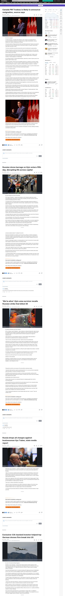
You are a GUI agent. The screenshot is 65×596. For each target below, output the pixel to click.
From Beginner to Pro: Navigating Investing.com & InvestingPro (52, 82)
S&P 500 (46, 23)
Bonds (53, 9)
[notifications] (61, 0)
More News (51, 56)
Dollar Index (46, 27)
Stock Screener (40, 2)
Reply (4, 428)
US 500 (46, 20)
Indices (46, 9)
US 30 (46, 19)
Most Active (46, 62)
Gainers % (50, 62)
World (8, 14)
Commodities (50, 9)
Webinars (46, 79)
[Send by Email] (19, 144)
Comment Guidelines (5, 158)
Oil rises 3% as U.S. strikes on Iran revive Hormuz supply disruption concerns (52, 36)
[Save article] (36, 14)
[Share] (34, 14)
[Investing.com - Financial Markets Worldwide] (4, 0)
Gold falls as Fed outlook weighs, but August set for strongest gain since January (53, 49)
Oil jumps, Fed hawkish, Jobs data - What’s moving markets (52, 40)
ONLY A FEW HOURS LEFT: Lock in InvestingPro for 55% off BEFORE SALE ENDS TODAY (53, 44)
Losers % (54, 62)
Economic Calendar (34, 2)
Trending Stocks (48, 87)
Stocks (56, 9)
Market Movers (47, 60)
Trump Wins (6, 288)
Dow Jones (46, 22)
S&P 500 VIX (46, 26)
